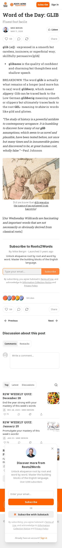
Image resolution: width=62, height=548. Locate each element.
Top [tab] (6, 384)
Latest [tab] (15, 384)
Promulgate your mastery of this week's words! (21, 432)
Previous (13, 320)
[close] (52, 448)
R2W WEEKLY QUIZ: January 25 (17, 424)
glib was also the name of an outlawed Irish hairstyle (31, 206)
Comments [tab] (10, 343)
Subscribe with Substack (33, 514)
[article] (31, 404)
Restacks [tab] (24, 343)
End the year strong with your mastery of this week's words (20, 404)
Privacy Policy (41, 528)
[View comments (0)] (19, 39)
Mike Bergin (16, 28)
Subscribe (43, 4)
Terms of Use (47, 279)
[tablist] (17, 343)
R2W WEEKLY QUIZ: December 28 (17, 396)
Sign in (55, 4)
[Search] (56, 385)
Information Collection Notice (37, 282)
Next (51, 320)
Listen (54, 29)
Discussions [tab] (28, 384)
